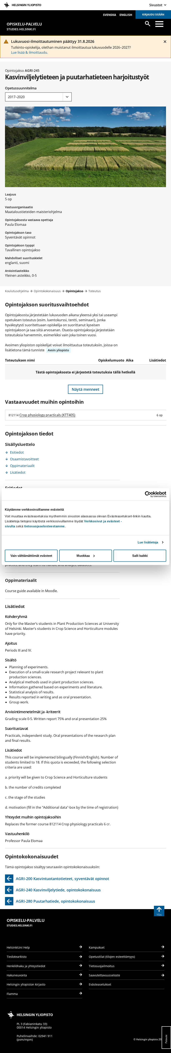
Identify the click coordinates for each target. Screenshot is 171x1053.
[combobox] (38, 96)
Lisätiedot (17, 472)
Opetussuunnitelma (20, 88)
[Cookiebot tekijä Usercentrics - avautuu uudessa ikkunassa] (148, 494)
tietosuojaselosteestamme (44, 526)
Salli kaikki (140, 555)
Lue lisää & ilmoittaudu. (29, 52)
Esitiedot (17, 452)
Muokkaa (83, 555)
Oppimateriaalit (22, 465)
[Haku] (147, 23)
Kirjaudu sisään (153, 14)
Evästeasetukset (100, 984)
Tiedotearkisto (16, 957)
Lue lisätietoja (148, 542)
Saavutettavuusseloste (104, 975)
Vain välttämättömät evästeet (31, 555)
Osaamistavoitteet (24, 459)
